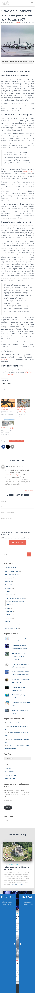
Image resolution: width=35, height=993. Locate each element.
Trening (7, 621)
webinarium (6, 359)
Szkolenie (8, 588)
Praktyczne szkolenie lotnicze (15, 598)
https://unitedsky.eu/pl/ (13, 475)
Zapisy (8, 807)
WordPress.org (10, 778)
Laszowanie (9, 595)
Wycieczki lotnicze (11, 628)
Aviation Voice (28, 171)
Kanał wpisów (9, 772)
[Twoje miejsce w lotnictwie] (17, 947)
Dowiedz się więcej (17, 884)
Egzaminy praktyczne (12, 574)
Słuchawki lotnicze (11, 585)
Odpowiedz (29, 490)
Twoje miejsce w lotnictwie (16, 963)
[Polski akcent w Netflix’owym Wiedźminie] (17, 851)
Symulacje (8, 618)
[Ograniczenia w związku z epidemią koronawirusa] (23, 403)
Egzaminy (8, 611)
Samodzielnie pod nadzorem (15, 601)
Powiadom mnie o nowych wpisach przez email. (18, 538)
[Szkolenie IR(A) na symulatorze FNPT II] (8, 422)
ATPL (7, 591)
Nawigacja (8, 581)
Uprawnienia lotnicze (12, 625)
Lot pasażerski (9, 578)
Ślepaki (8, 605)
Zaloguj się (8, 768)
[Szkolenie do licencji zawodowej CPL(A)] (8, 403)
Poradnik (8, 614)
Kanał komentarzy (11, 775)
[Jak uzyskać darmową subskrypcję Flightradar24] (17, 900)
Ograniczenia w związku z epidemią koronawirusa (23, 409)
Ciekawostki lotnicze (16, 441)
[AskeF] (5, 3)
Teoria (7, 608)
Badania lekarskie (10, 567)
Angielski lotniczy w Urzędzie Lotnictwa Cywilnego (18, 656)
